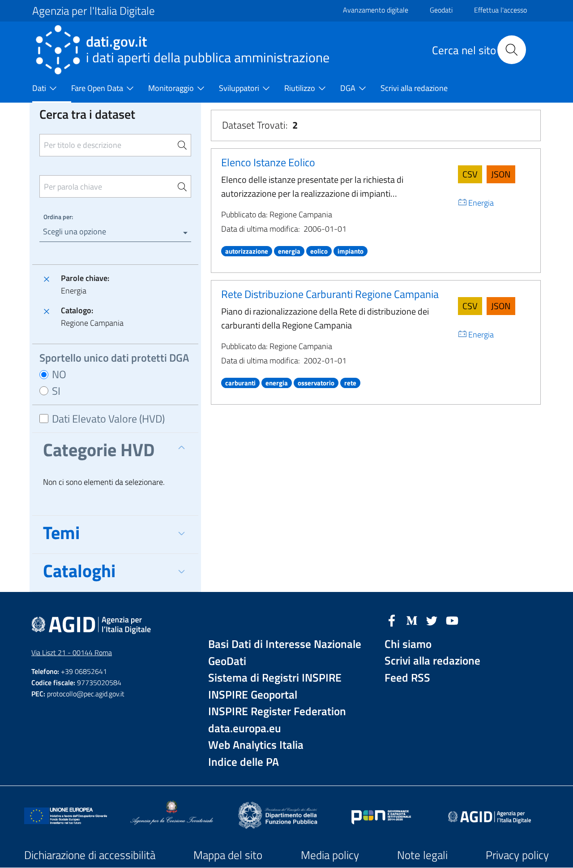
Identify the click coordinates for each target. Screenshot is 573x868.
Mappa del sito (227, 855)
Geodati (441, 9)
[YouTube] (452, 619)
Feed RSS (407, 677)
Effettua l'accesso (500, 9)
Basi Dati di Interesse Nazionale (284, 644)
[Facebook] (392, 619)
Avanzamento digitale (375, 9)
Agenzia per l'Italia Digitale (93, 10)
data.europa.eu (244, 728)
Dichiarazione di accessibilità (89, 855)
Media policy (330, 855)
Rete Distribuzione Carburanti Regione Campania (330, 294)
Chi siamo (408, 644)
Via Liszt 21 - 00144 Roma (71, 652)
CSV (470, 174)
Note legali (422, 855)
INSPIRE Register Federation (277, 711)
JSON (501, 174)
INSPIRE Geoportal (252, 695)
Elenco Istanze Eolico (268, 162)
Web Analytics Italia (256, 745)
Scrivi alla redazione (432, 660)
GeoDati (227, 661)
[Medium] (412, 619)
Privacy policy (517, 855)
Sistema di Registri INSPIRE (275, 677)
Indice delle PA (243, 762)
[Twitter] (432, 619)
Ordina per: (58, 216)
